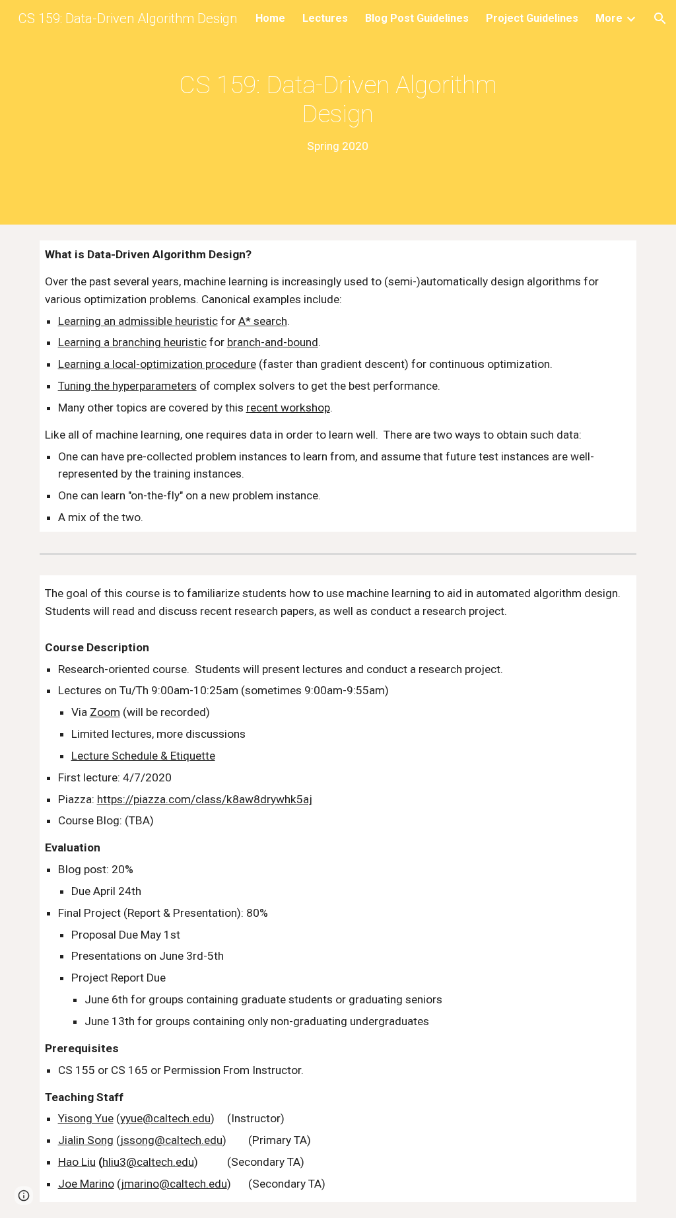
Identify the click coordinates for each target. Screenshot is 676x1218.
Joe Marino (86, 1183)
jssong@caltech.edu (171, 1140)
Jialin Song (86, 1140)
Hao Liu (77, 1161)
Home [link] (270, 18)
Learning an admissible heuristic (138, 321)
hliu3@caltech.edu (148, 1161)
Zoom (105, 712)
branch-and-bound (272, 342)
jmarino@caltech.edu (174, 1183)
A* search (262, 321)
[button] (660, 18)
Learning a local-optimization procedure (157, 364)
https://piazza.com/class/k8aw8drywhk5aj (204, 799)
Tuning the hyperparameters (127, 385)
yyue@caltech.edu (165, 1118)
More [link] (609, 18)
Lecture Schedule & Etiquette (143, 755)
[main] (337, 113)
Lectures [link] (325, 18)
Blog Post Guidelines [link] (417, 18)
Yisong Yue (86, 1118)
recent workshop (288, 407)
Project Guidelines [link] (532, 18)
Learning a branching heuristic (132, 342)
